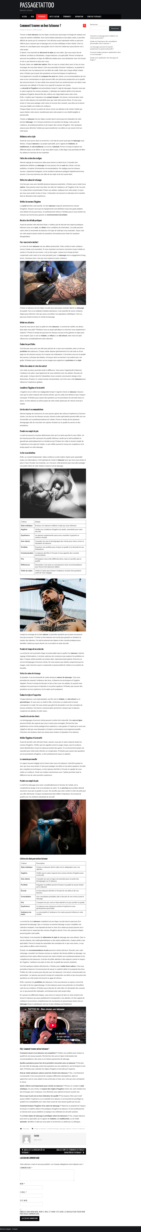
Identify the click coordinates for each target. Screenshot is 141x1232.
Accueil (24, 17)
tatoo (40, 30)
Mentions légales (5, 1229)
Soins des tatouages (94, 17)
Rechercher (94, 24)
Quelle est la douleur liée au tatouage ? (33, 1151)
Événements (67, 17)
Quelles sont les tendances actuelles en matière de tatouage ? (70, 1151)
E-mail (23, 1192)
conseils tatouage (53, 1128)
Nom (22, 1184)
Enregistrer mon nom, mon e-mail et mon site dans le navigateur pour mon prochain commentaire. (52, 1213)
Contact (14, 1229)
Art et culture (54, 17)
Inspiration (79, 17)
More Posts (38, 1140)
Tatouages (41, 17)
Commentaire (26, 1168)
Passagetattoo (37, 5)
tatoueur (68, 1128)
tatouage (62, 1128)
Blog (32, 17)
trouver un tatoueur (78, 1128)
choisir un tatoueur (40, 1128)
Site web (23, 1201)
